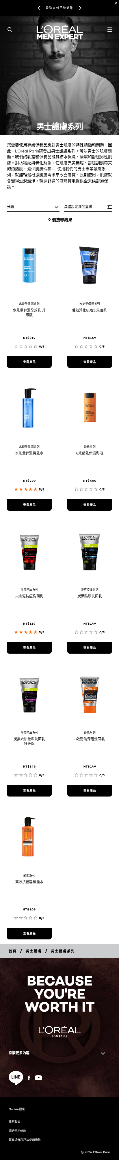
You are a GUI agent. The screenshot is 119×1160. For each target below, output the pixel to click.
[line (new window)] (16, 1078)
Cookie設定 (17, 1109)
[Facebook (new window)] (29, 1077)
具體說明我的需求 (78, 207)
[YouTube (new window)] (38, 1077)
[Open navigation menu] (109, 29)
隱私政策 (14, 1121)
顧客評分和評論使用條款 (25, 1139)
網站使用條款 (17, 1130)
